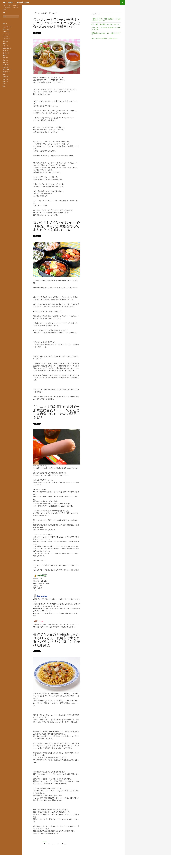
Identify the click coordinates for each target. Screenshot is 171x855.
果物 (4, 55)
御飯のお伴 (6, 48)
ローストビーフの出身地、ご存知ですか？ (104, 38)
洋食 (4, 57)
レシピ (5, 38)
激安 (4, 62)
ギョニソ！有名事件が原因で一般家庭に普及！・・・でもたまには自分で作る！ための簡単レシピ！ (56, 412)
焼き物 (5, 67)
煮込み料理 (6, 69)
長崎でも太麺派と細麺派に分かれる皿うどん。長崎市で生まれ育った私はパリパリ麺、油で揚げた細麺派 (56, 639)
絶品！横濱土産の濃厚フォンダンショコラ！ (105, 24)
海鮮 (4, 60)
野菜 (4, 81)
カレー (5, 29)
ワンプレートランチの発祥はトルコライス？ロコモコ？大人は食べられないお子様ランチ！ (56, 23)
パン (4, 36)
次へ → (64, 844)
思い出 (5, 50)
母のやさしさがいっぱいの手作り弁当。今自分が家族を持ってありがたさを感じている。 (56, 226)
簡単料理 (5, 72)
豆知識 (5, 76)
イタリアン (6, 27)
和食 (4, 46)
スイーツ (5, 34)
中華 (4, 41)
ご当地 (5, 31)
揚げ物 (5, 53)
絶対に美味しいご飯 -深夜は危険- (16, 2)
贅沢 (4, 79)
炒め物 (5, 65)
